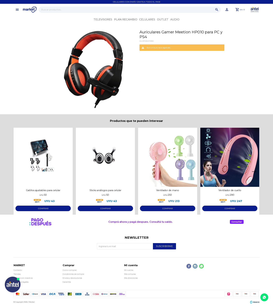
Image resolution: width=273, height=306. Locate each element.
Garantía (67, 282)
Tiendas (17, 274)
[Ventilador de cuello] (229, 157)
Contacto (18, 270)
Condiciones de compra (73, 274)
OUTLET (162, 19)
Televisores (103, 19)
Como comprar (70, 270)
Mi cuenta (128, 270)
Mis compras (130, 274)
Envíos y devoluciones (72, 278)
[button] (217, 9)
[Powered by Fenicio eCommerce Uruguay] (254, 302)
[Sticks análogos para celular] (105, 157)
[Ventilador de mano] (167, 157)
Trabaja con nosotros (23, 278)
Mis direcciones (131, 278)
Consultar (236, 222)
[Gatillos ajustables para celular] (43, 157)
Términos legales (21, 282)
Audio (174, 19)
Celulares (147, 19)
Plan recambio (125, 19)
